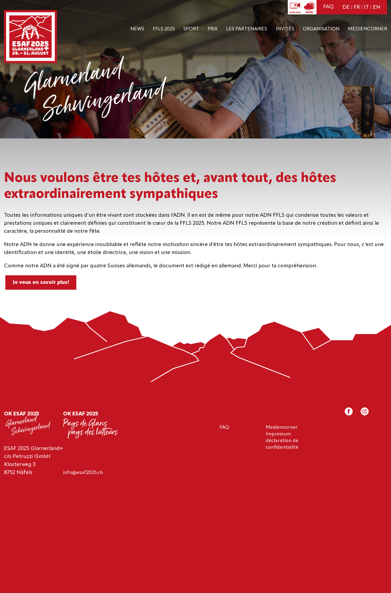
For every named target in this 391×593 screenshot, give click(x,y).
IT (366, 7)
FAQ (328, 7)
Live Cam (295, 7)
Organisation (321, 29)
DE (346, 7)
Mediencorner (367, 29)
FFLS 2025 (164, 29)
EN (376, 7)
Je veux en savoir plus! (41, 282)
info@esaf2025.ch (83, 472)
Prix (212, 29)
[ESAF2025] (30, 37)
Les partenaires (246, 29)
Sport (191, 29)
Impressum (278, 434)
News (137, 29)
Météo (309, 7)
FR (357, 7)
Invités (285, 29)
